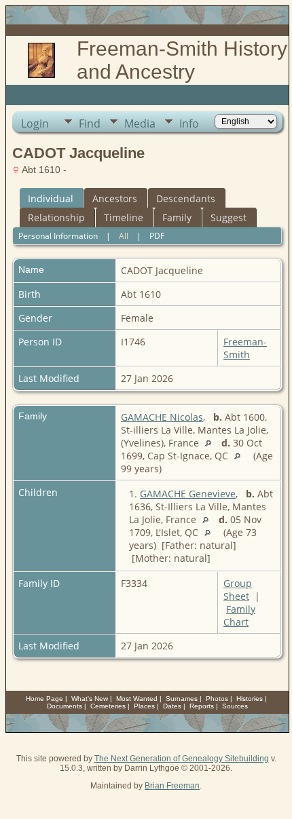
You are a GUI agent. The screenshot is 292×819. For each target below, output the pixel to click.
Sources (235, 706)
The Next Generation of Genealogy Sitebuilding (181, 758)
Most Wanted (137, 698)
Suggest (229, 217)
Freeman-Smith (245, 348)
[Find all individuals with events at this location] (211, 442)
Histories (249, 698)
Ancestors (114, 198)
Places (144, 706)
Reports (201, 706)
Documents (64, 706)
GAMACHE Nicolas (162, 417)
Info (189, 123)
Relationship (56, 217)
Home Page (44, 698)
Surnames (182, 698)
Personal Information (58, 236)
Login (35, 123)
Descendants (185, 198)
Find (90, 123)
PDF (156, 236)
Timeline (123, 217)
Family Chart (239, 615)
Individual (50, 198)
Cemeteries (108, 706)
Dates (172, 706)
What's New (89, 698)
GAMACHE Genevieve (188, 493)
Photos (217, 698)
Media (140, 123)
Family (176, 217)
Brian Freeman (172, 786)
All (123, 236)
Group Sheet (237, 590)
